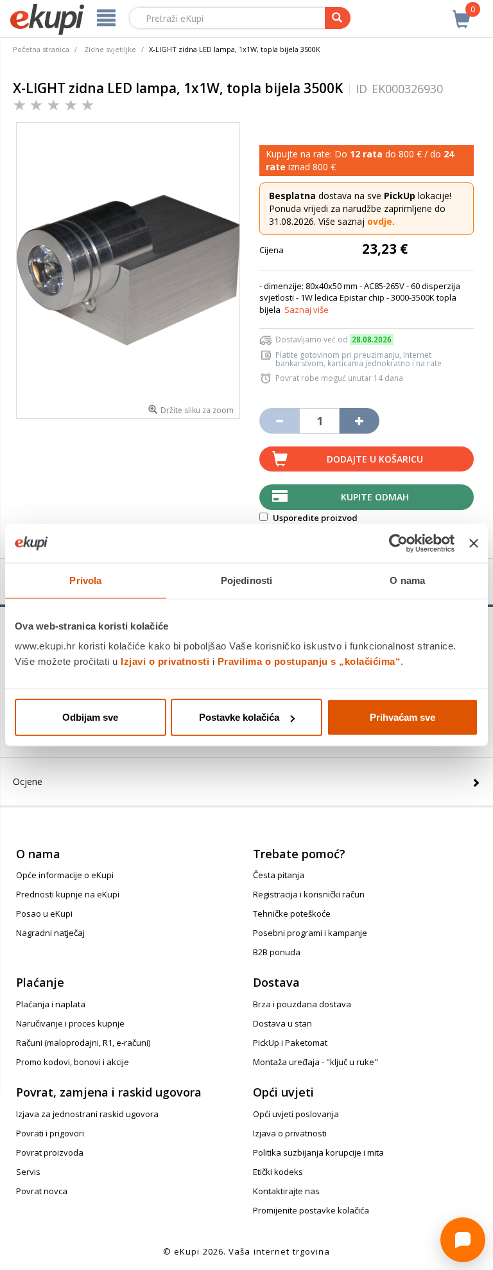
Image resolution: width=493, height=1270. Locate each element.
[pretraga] (337, 18)
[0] (462, 12)
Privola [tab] (85, 579)
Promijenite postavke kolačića (311, 1210)
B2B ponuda (276, 952)
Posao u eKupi (44, 913)
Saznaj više (306, 309)
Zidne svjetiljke (110, 49)
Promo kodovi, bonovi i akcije (72, 1062)
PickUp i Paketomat (290, 1042)
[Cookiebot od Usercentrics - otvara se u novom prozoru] (398, 542)
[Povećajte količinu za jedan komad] (359, 421)
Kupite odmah (375, 497)
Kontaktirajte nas (286, 1191)
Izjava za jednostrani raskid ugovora (87, 1114)
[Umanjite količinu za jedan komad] (279, 421)
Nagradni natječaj (50, 933)
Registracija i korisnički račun (309, 894)
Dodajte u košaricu (375, 459)
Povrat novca (41, 1191)
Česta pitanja (278, 875)
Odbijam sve (90, 717)
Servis (28, 1171)
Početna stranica (41, 49)
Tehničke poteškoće (292, 913)
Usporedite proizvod (314, 518)
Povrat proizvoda (49, 1152)
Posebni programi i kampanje (310, 933)
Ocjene (27, 781)
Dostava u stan (282, 1023)
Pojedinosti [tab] (246, 579)
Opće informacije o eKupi (65, 875)
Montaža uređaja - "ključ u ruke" (315, 1062)
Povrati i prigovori (50, 1133)
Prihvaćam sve (402, 717)
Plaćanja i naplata (50, 1004)
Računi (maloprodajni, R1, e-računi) (83, 1042)
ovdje (379, 221)
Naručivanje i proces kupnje (70, 1023)
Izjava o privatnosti (290, 1133)
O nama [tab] (407, 579)
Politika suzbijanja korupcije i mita (318, 1152)
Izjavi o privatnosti (165, 661)
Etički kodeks (278, 1171)
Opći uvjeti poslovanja (296, 1114)
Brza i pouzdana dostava (302, 1004)
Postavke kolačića (239, 717)
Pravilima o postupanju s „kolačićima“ (309, 661)
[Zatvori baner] (473, 542)
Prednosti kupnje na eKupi (67, 894)
